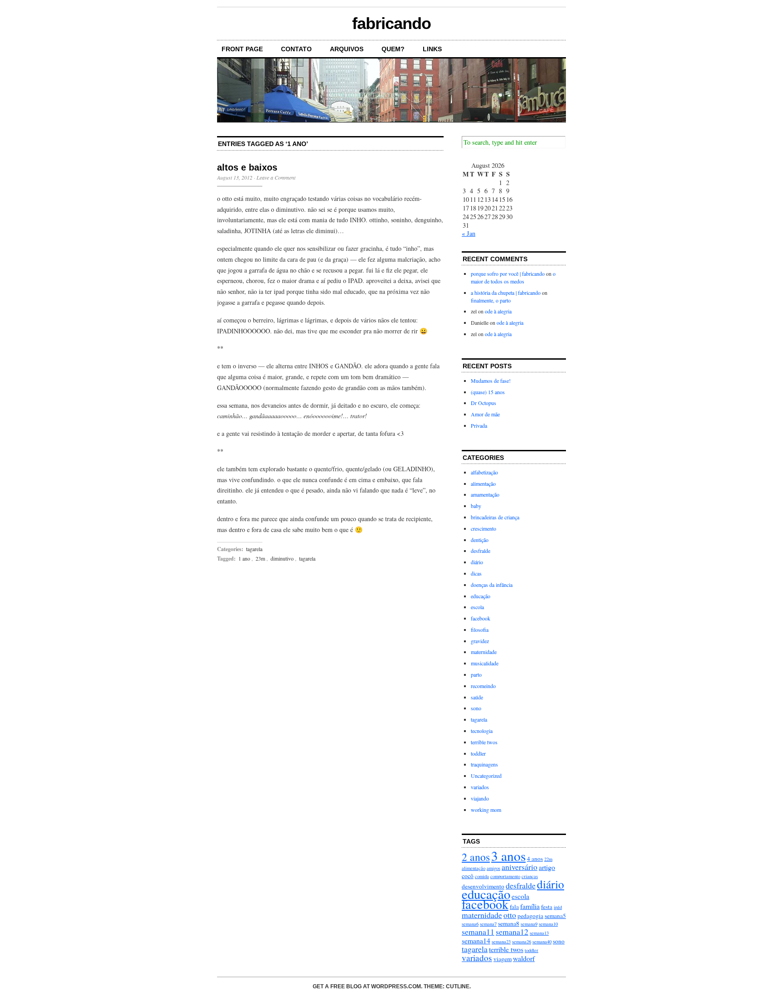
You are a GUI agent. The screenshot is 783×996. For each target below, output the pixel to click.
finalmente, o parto (491, 300)
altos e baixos (247, 167)
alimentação (483, 483)
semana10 (548, 924)
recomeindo (483, 685)
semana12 (512, 931)
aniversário (519, 866)
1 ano (244, 558)
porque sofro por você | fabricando (508, 273)
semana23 (501, 941)
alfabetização (484, 472)
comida (482, 876)
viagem (502, 959)
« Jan (468, 233)
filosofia (479, 629)
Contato (296, 49)
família (530, 906)
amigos (493, 868)
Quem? (393, 49)
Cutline (457, 986)
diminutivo (282, 558)
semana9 (529, 924)
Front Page (242, 49)
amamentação (485, 494)
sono (476, 708)
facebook (480, 618)
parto (476, 674)
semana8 (508, 923)
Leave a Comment (275, 177)
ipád (558, 907)
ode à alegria (498, 311)
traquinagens (484, 764)
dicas (476, 573)
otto (509, 914)
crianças (530, 876)
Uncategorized (486, 775)
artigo (547, 867)
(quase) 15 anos (488, 391)
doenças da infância (491, 584)
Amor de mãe (485, 414)
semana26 (521, 941)
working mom (486, 809)
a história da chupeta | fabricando (506, 292)
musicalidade (484, 663)
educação (480, 596)
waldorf (524, 958)
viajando (480, 798)
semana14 (476, 940)
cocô (468, 876)
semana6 (470, 924)
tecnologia (482, 730)
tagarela (254, 548)
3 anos (508, 855)
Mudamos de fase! (491, 380)
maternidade (484, 651)
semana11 (478, 931)
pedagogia (530, 916)
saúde (477, 697)
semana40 (541, 941)
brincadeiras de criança (495, 517)
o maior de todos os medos (513, 277)
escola (477, 606)
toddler (478, 753)
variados (480, 787)
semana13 (539, 933)
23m (260, 558)
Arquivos (346, 49)
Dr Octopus (483, 402)
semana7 (488, 924)
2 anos (476, 857)
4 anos (535, 858)
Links (432, 49)
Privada (479, 425)
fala (514, 907)
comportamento (505, 876)
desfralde (480, 550)
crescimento (483, 528)
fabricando (391, 23)
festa (546, 907)
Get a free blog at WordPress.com (367, 986)
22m (548, 859)
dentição (479, 539)
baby (476, 505)
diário (477, 562)
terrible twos (484, 742)
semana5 (555, 916)
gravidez (480, 640)
